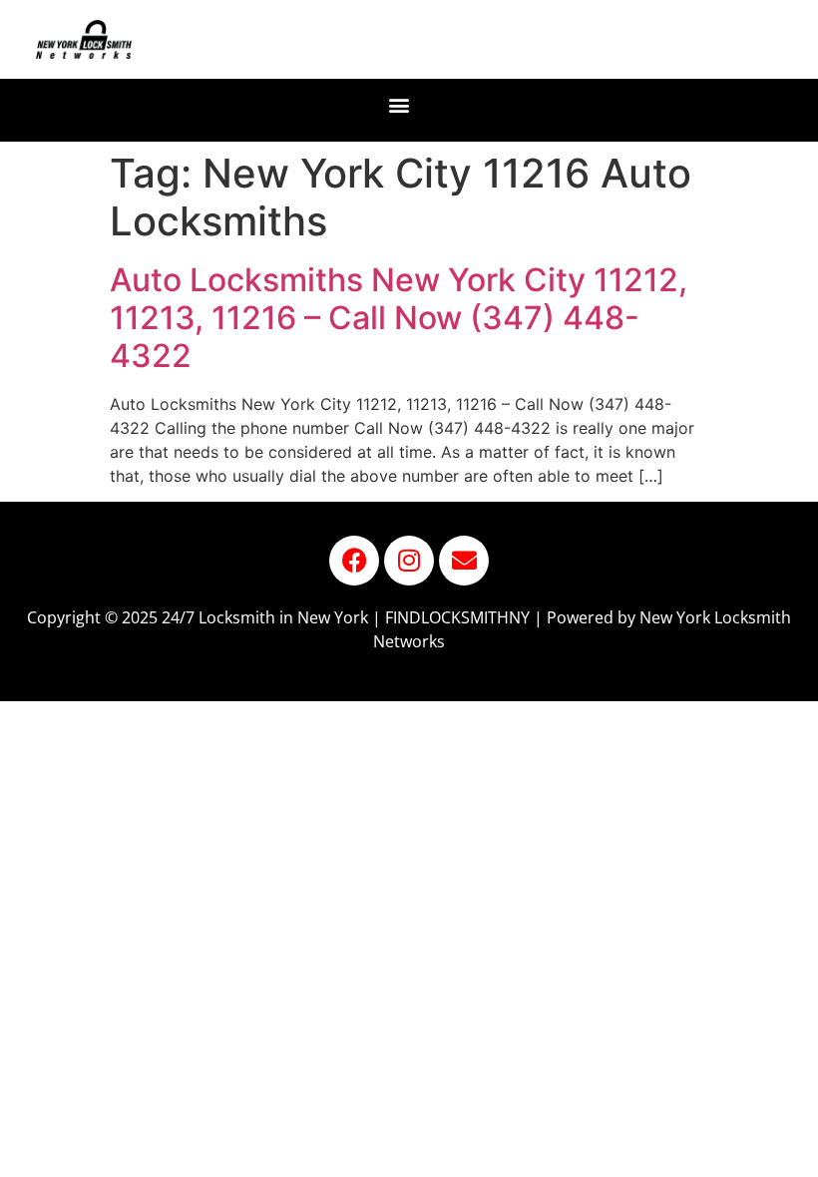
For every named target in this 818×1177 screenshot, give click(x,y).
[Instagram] (409, 561)
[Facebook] (354, 561)
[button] (399, 105)
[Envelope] (464, 561)
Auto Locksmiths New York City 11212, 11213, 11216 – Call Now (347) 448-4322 (398, 318)
